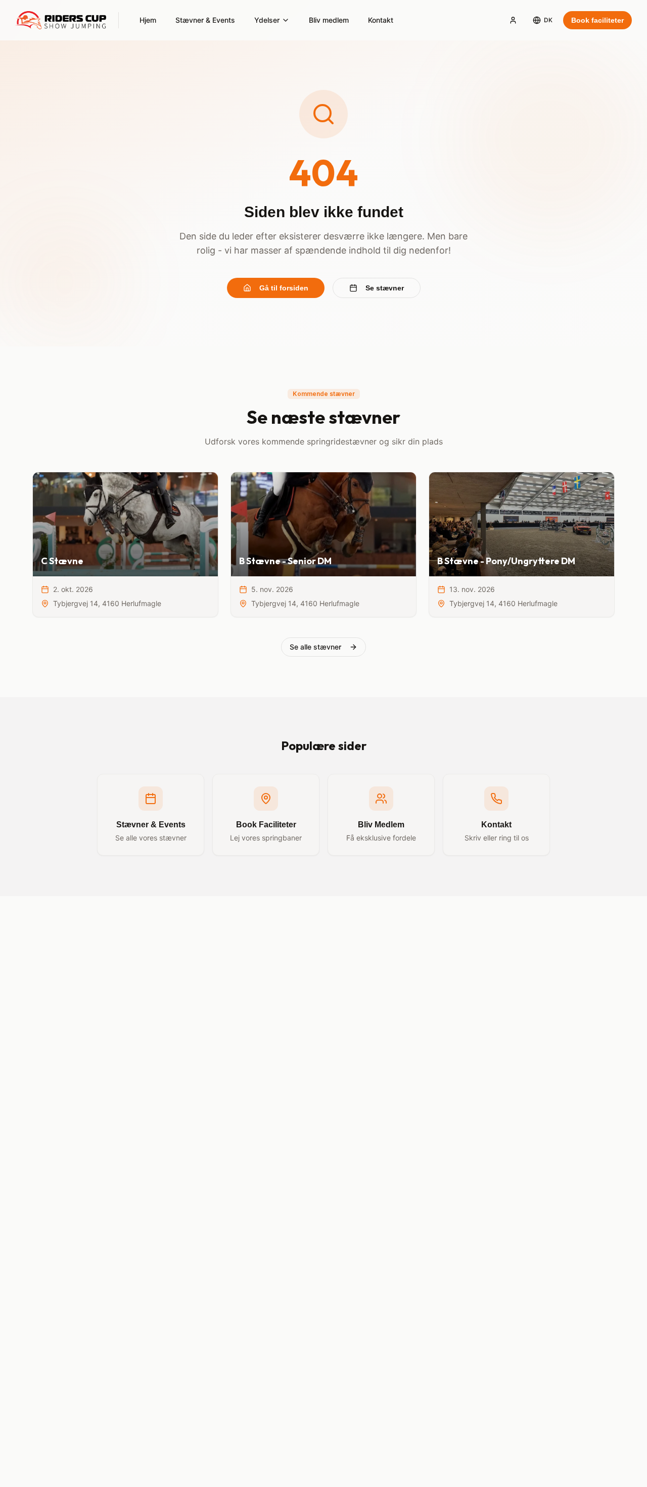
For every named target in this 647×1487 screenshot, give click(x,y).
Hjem (148, 20)
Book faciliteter (597, 20)
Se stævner (384, 288)
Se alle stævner (315, 646)
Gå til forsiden (283, 288)
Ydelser (267, 20)
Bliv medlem (329, 20)
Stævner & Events (205, 20)
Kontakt (380, 20)
